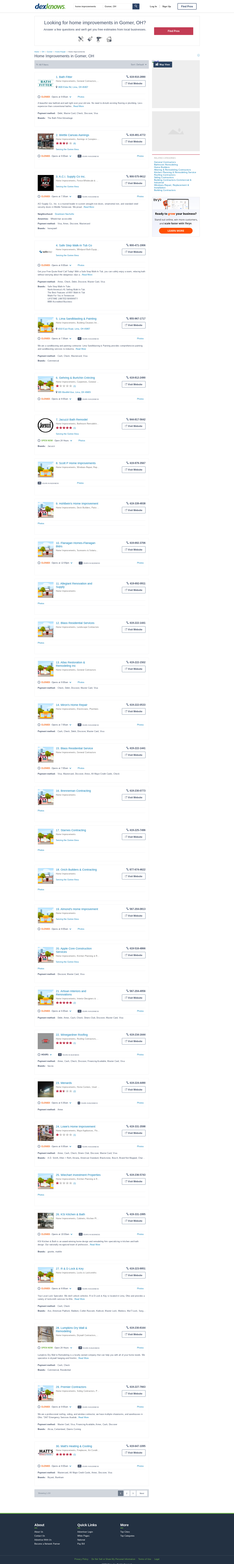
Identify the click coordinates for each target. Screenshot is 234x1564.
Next (142, 1493)
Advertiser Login (85, 1532)
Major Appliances (85, 1130)
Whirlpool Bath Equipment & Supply (94, 249)
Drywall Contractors (86, 1335)
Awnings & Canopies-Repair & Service (95, 139)
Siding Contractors (86, 1391)
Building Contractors (165, 190)
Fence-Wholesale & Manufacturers (93, 180)
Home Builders (162, 167)
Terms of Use (144, 1559)
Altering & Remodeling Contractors (172, 169)
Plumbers (94, 709)
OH (43, 52)
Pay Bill (81, 1544)
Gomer (50, 52)
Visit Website (135, 83)
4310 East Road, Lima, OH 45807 (74, 329)
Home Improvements (66, 81)
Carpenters (82, 382)
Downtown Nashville (64, 214)
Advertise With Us (43, 1540)
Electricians (82, 709)
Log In (153, 6)
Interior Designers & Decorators (92, 998)
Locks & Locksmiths (86, 1273)
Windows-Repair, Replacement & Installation (98, 467)
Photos (81, 97)
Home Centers (83, 1087)
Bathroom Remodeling (87, 423)
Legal (157, 1559)
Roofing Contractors (86, 1039)
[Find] (135, 6)
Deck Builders (83, 507)
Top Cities (125, 1532)
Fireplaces (82, 1450)
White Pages (83, 1536)
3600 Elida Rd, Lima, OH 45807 (73, 87)
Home (36, 52)
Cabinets (81, 1218)
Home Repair (60, 52)
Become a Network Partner (47, 1544)
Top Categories (127, 1536)
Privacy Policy (81, 1559)
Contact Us (39, 1536)
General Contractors (86, 81)
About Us (38, 1532)
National (81, 1540)
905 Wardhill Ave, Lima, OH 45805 (74, 392)
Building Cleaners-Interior (89, 323)
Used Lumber (98, 1087)
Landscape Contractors (88, 627)
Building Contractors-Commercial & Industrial (172, 181)
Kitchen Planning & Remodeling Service (96, 956)
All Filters (44, 65)
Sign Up (166, 6)
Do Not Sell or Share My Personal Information (113, 1559)
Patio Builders (98, 507)
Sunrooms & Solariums (88, 550)
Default (140, 64)
